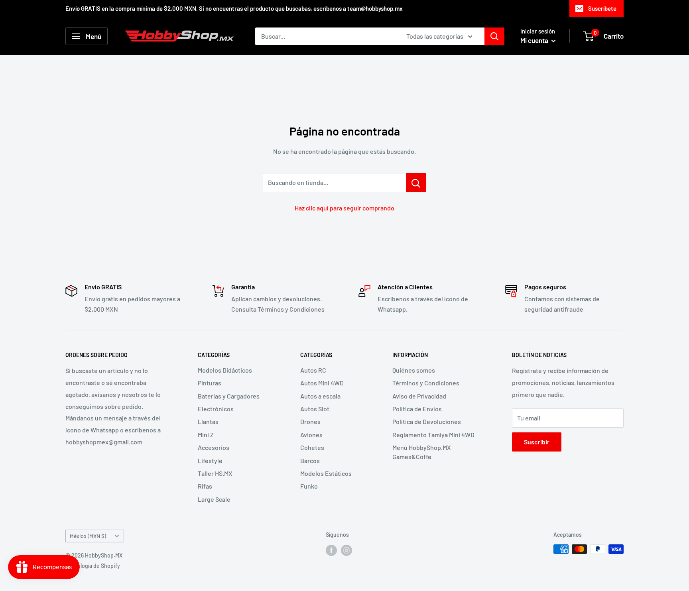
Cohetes (312, 447)
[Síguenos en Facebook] (331, 550)
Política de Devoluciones (426, 421)
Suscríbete (602, 8)
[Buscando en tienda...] (416, 182)
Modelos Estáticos (326, 473)
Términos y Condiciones (425, 383)
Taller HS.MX (215, 473)
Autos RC (313, 370)
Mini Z (206, 434)
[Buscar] (494, 36)
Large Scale (214, 499)
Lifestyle (210, 460)
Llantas (208, 421)
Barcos (310, 460)
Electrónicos (216, 408)
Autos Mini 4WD (322, 383)
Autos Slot (314, 408)
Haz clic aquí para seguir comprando (344, 208)
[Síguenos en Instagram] (346, 550)
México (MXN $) (88, 535)
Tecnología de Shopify (92, 565)
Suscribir (536, 442)
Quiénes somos (413, 370)
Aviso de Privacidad (419, 396)
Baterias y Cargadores (229, 396)
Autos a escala (320, 396)
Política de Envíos (417, 408)
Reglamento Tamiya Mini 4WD (433, 434)
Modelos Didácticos (225, 370)
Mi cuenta (534, 40)
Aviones (311, 434)
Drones (310, 421)
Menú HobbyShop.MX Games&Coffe (421, 452)
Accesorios (213, 447)
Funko (309, 486)
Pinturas (209, 383)
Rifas (205, 486)
